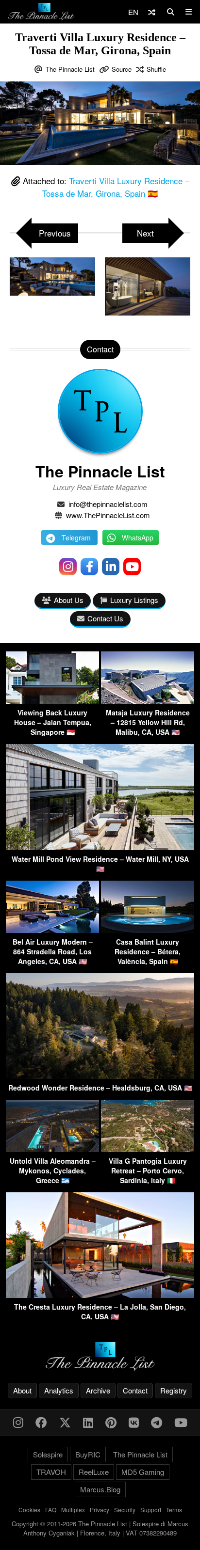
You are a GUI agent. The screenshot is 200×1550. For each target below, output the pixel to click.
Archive (98, 1390)
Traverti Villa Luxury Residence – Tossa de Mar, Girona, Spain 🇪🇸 (115, 186)
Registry (173, 1390)
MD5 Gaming (142, 1472)
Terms (174, 1509)
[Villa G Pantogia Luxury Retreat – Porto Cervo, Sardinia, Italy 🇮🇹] (147, 1149)
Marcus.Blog (100, 1489)
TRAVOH (51, 1472)
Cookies (29, 1509)
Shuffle (156, 69)
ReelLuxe (94, 1472)
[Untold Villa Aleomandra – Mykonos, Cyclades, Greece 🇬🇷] (52, 1149)
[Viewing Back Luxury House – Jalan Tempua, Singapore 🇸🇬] (52, 701)
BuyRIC (87, 1454)
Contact (135, 1390)
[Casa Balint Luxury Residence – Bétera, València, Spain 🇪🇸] (147, 930)
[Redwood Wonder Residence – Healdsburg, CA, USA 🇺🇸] (100, 1076)
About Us (68, 600)
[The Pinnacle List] (100, 1356)
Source (122, 69)
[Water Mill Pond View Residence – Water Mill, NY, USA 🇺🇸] (100, 847)
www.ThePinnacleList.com (108, 515)
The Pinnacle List (70, 69)
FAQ (50, 1509)
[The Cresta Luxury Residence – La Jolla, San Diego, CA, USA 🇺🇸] (100, 1295)
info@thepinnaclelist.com (108, 504)
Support (150, 1509)
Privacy (99, 1509)
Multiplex (73, 1509)
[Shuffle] (151, 12)
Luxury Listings (134, 600)
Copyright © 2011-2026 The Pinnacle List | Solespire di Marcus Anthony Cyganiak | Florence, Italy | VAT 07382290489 (100, 1528)
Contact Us (105, 618)
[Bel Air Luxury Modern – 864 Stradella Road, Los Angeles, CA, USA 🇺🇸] (52, 930)
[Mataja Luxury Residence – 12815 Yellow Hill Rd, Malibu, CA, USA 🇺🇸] (147, 701)
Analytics (58, 1390)
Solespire (48, 1454)
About (22, 1390)
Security (124, 1509)
